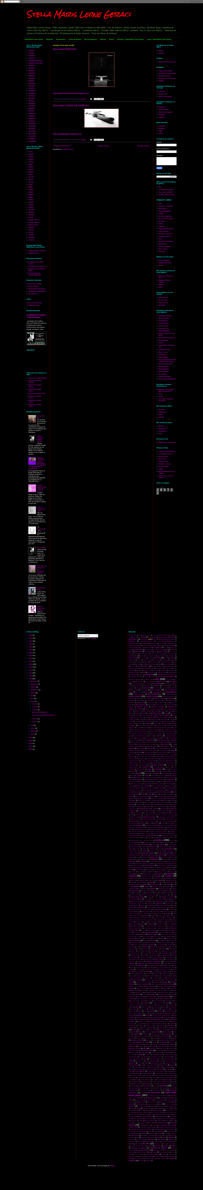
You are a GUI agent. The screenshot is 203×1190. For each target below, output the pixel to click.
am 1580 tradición (143, 666)
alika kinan (137, 664)
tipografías (148, 1110)
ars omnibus (162, 374)
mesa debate (150, 967)
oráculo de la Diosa (170, 1011)
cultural (147, 773)
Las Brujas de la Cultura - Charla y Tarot (155, 926)
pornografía (167, 1034)
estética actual (170, 851)
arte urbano (156, 688)
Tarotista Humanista (143, 1106)
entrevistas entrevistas (134, 837)
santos (169, 1071)
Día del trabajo (169, 787)
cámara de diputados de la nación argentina (160, 717)
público (147, 1046)
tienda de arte (166, 1108)
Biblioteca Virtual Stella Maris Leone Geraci (166, 390)
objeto (137, 1007)
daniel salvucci (172, 775)
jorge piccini (160, 913)
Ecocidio (172, 802)
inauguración (159, 903)
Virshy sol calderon (164, 1152)
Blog (175, 711)
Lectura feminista (152, 930)
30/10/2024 (32, 126)
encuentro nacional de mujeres (166, 821)
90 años (173, 649)
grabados (174, 888)
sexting (167, 1079)
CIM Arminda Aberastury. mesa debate (146, 744)
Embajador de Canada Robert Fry (168, 817)
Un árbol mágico (163, 1125)
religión (131, 1061)
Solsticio (158, 1088)
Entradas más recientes (61, 146)
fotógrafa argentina (147, 876)
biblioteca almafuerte (157, 707)
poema (140, 1032)
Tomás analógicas (164, 246)
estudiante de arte (133, 853)
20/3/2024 (31, 55)
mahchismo (145, 948)
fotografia (157, 876)
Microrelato (137, 971)
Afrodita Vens (162, 94)
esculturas (144, 846)
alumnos (133, 666)
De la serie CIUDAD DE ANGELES (71, 105)
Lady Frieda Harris (172, 921)
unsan (155, 1131)
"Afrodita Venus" (163, 109)
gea (130, 886)
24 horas (171, 645)
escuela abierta (166, 842)
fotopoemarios (151, 880)
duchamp (139, 802)
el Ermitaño (164, 808)
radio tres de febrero (171, 1050)
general (136, 886)
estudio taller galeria (147, 853)
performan (161, 1025)
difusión (156, 794)
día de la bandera (148, 783)
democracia (138, 779)
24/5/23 (30, 154)
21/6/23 (30, 169)
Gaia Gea (161, 91)
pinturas (134, 1030)
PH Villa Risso (33, 294)
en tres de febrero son (171, 819)
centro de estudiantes (157, 733)
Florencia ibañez (139, 869)
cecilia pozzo (160, 725)
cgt (156, 735)
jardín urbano (143, 913)
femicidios (165, 859)
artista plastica (170, 694)
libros (162, 938)
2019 (31, 655)
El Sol (156, 810)
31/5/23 (30, 162)
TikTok (160, 133)
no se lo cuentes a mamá (137, 1000)
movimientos (155, 978)
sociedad (163, 1086)
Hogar (175, 895)
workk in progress (150, 1158)
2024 (31, 641)
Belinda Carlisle (171, 704)
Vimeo (160, 414)
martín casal (132, 961)
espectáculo (152, 849)
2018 (31, 658)
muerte (163, 978)
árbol (143, 672)
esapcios (160, 837)
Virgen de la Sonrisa (141, 1152)
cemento (139, 727)
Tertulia (132, 1108)
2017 (31, 661)
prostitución (162, 1042)
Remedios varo (140, 1061)
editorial (155, 804)
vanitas (159, 1133)
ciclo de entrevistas (147, 740)
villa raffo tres (158, 1143)
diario (153, 792)
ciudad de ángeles (134, 746)
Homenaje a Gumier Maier (167, 73)
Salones (103, 39)
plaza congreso (163, 1029)
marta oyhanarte (170, 959)
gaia (174, 884)
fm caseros (174, 869)
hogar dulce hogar (137, 897)
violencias (131, 1152)
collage (172, 750)
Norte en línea (163, 456)
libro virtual (155, 938)
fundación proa (154, 884)
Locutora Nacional (152, 942)
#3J (139, 637)
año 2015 (163, 670)
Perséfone (161, 114)
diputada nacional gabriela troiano (166, 796)
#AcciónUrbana (152, 637)
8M (167, 649)
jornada (168, 913)
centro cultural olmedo (156, 731)
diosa (173, 794)
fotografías (166, 878)
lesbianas (169, 932)
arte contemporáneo (150, 681)
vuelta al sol (157, 1156)
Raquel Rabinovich (156, 1052)
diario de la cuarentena (164, 792)
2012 (31, 676)
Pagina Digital (163, 357)
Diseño (151, 800)
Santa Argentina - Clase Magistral (156, 1071)
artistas (138, 698)
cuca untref (174, 769)
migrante (154, 971)
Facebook (161, 128)
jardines (152, 913)
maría (144, 955)
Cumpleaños (155, 773)
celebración (132, 727)
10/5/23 (30, 159)
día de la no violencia (142, 786)
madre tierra (132, 948)
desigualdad (148, 781)
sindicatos (174, 1083)
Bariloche (150, 704)
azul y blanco (160, 702)
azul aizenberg (151, 702)
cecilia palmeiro (149, 725)
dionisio (168, 794)
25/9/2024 (31, 118)
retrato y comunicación (171, 1061)
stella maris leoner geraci (148, 1098)
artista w (131, 698)
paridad (139, 1019)
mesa (132, 967)
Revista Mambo (163, 366)
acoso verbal (142, 658)
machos (160, 946)
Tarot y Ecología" (170, 1104)
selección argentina (169, 1075)
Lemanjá (161, 117)
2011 (30, 679)
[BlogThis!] (97, 99)
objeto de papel (145, 1007)
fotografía (169, 876)
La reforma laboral (154, 921)
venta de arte (173, 1133)
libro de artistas (146, 936)
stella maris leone (153, 1093)
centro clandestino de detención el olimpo (160, 727)
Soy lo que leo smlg (34, 303)
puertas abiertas (162, 1046)
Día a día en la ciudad (165, 218)
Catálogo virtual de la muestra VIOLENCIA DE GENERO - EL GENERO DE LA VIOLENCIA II (37, 463)
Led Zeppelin (162, 930)
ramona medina (135, 1052)
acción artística (145, 653)
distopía (166, 800)
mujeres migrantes (141, 988)
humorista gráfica (135, 901)
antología (139, 670)
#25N (134, 637)
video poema (151, 1139)
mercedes (168, 965)
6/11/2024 (31, 128)
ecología (131, 804)
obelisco (131, 1007)
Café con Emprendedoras (148, 715)
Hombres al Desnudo (165, 234)
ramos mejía (145, 1052)
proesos (149, 1040)
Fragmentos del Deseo (166, 229)
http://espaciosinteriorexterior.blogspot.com (71, 93)
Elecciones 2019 (137, 812)
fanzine (173, 857)
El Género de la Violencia (36, 266)
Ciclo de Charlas (135, 740)
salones (175, 1067)
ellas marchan (152, 815)
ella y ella (138, 815)
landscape (150, 924)
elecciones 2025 (159, 812)
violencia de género (158, 1148)
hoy (140, 899)
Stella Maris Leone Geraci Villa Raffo (158, 1095)
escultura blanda (172, 844)
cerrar (151, 735)
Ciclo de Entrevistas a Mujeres (167, 740)
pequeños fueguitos (151, 1025)
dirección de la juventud (157, 798)
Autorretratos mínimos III (166, 337)
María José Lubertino (157, 957)
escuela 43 (157, 842)
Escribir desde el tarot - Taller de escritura (41, 487)
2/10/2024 (31, 121)
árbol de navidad (162, 672)
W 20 (164, 1156)
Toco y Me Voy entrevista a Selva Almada (161, 1114)
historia (175, 892)
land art (141, 924)
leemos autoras (138, 932)
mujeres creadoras (156, 984)
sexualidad (174, 1079)
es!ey (154, 837)
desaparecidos (169, 779)
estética (162, 851)
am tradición (155, 666)
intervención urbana (160, 909)
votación (164, 1154)
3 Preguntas (157, 647)
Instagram (161, 126)
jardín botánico (146, 911)
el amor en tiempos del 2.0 (159, 806)
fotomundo (133, 880)
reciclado (139, 1054)
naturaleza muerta (163, 994)
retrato (160, 1061)
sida (174, 1081)
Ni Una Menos (164, 996)
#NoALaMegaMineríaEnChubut (167, 639)
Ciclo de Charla (173, 738)
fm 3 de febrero (159, 869)
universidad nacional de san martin (168, 1127)
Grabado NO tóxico (164, 888)
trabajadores (134, 1120)
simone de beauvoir (164, 1083)
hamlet (136, 892)
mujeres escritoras (149, 986)
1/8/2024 (31, 101)
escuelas (154, 844)
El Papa (161, 81)
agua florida (157, 660)
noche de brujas (158, 1000)
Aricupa (153, 676)
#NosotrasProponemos (147, 641)
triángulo (142, 1125)
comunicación (173, 752)
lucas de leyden (161, 944)
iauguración (145, 901)
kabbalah (153, 915)
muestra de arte (136, 980)
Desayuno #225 (133, 781)
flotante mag (149, 869)
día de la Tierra (171, 785)
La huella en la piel (164, 236)
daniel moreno (161, 775)
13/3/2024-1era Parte (35, 63)
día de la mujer (169, 783)
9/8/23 (30, 187)
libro (144, 934)
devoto (162, 781)
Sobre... (161, 287)
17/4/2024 (31, 58)
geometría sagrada (157, 886)
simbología (147, 1083)
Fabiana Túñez (165, 857)
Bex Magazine (163, 340)
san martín (168, 1069)
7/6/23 (30, 164)
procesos (174, 1038)
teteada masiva (147, 1108)
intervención (134, 909)
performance (170, 1025)
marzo (33, 728)
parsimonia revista (142, 1021)
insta (173, 905)
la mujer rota (138, 921)
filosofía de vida (163, 867)
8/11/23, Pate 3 (33, 225)
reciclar (154, 1054)
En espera (161, 221)
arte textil (147, 688)
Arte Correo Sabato (34, 284)
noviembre (34, 684)
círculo (173, 744)
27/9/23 (30, 205)
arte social (139, 688)
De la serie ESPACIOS (64, 49)
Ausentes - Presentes (165, 206)
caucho (141, 725)
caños (146, 719)
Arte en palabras (163, 260)
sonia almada (171, 1088)
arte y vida (144, 690)
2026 (31, 635)
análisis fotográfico (133, 668)
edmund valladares (165, 804)
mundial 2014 (173, 988)
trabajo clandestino (150, 1120)
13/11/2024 (32, 131)
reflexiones (138, 1059)
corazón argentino (133, 767)
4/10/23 (30, 207)
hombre (150, 897)
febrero (33, 731)
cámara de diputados (163, 715)
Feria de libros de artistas (36, 289)
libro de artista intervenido (168, 934)
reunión (140, 1063)
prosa (154, 1042)
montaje (173, 975)
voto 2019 (142, 1156)
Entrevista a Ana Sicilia (152, 825)
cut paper (139, 775)
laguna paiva (134, 924)
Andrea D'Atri (144, 668)
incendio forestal (170, 903)
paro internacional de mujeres (156, 1019)
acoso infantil (171, 656)
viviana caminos (138, 1154)
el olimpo (150, 810)
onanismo (174, 1009)
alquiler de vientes (151, 664)
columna (138, 752)
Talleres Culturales (140, 1104)
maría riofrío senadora (134, 959)
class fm (149, 748)
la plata (145, 921)
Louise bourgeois (149, 944)
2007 (31, 746)
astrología (131, 700)
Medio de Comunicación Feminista (149, 963)
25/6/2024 (31, 86)
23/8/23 (30, 192)
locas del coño (173, 940)
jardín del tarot (156, 911)
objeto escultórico (155, 1007)
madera (167, 946)
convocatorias (141, 765)
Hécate (142, 892)
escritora (158, 840)
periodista (131, 1027)
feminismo (132, 861)
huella (167, 899)
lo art (165, 940)
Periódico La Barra (164, 464)
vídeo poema (161, 1139)
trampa (130, 1122)
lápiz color (169, 924)
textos (159, 1108)
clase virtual (140, 748)
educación (148, 806)
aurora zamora (157, 700)
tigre (173, 1108)
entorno (163, 823)
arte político (165, 685)
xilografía (171, 1158)
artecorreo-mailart (164, 376)
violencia (174, 1146)
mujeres (164, 982)
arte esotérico (146, 683)
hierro (156, 892)
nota (166, 1003)
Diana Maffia (137, 792)
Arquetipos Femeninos (135, 679)
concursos (131, 756)
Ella (159, 187)
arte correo (162, 681)
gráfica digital (135, 891)
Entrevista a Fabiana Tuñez (141, 829)
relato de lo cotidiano (169, 1059)
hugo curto (174, 899)
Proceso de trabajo (164, 1038)
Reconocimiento (133, 1056)
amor (161, 666)
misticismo (156, 973)
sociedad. (150, 1088)
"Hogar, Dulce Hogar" (165, 71)
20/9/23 (30, 202)
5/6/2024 (31, 81)
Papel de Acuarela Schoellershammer (161, 1015)
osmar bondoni (148, 1013)
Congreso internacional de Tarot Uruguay (139, 763)
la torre (163, 921)
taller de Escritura (152, 1102)
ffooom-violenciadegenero (167, 379)
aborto (130, 651)
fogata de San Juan (162, 871)
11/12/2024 (32, 141)
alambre (146, 662)
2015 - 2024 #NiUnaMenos (150, 645)
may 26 (35, 707)
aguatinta (172, 660)
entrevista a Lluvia (172, 829)
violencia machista (143, 1150)
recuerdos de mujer (155, 1056)
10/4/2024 (31, 65)
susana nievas (149, 1100)
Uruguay (131, 1133)
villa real (149, 1146)
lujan (137, 946)
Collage (160, 213)
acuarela (172, 658)
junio (32, 698)
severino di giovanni (145, 1079)
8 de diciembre (138, 649)
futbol (163, 884)
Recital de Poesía (169, 1054)
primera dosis (147, 1038)
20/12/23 (31, 237)
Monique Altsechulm (163, 975)
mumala (160, 988)
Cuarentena (158, 769)
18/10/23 (31, 212)
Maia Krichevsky (154, 948)
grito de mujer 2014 (158, 890)
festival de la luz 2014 (136, 865)
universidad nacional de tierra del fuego (141, 1129)
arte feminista (156, 683)
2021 (31, 650)
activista (158, 658)
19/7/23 (30, 179)
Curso (132, 775)
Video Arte (171, 1137)
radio (144, 1048)
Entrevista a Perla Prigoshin (160, 833)
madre (173, 946)
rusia (160, 1067)
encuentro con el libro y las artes (147, 821)
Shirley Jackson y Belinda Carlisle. (40, 438)
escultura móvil (135, 846)
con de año (134, 754)
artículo (146, 692)
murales (152, 992)
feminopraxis (161, 861)
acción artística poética (157, 653)
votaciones (171, 1154)
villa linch (137, 1143)
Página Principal (103, 146)
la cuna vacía (158, 917)
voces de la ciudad (152, 1154)
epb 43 (149, 837)
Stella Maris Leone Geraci (78, 14)
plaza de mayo (173, 1029)
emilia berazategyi (147, 819)
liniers (145, 940)
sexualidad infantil (135, 1081)
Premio (153, 1036)
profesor (155, 1040)
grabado (152, 888)
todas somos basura (161, 1116)
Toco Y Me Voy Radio (157, 1112)
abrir (155, 651)
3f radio (166, 647)
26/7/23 (30, 182)
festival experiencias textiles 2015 (166, 865)
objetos (164, 1007)
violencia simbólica (170, 1150)
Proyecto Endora (156, 1044)
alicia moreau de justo (166, 662)
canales (141, 719)
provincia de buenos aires (135, 1044)
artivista (170, 698)
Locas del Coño (163, 323)
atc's (137, 700)
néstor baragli (141, 996)
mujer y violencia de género (143, 982)
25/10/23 (31, 215)
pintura (174, 1027)
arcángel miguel (173, 672)
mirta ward (133, 973)
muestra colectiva (172, 978)
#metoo (172, 637)
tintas (141, 1110)
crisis (169, 767)
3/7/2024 (31, 88)
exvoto (138, 857)
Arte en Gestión (33, 286)
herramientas (149, 892)
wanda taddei (171, 1156)
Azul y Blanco (162, 208)
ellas (144, 815)
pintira (168, 1027)
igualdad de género (160, 901)
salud (132, 1069)
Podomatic (161, 428)
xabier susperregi (161, 1158)
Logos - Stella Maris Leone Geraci (159, 39)
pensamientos (132, 1025)
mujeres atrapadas (143, 984)
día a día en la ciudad (136, 783)
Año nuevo (171, 670)
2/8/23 (30, 184)
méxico (131, 969)
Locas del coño (163, 326)
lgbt (139, 934)
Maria (160, 239)
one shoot (133, 1011)
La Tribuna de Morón (165, 454)
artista (161, 692)
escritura (138, 842)
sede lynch (148, 1075)
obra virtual (133, 1009)
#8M (144, 637)
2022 (31, 647)
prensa (173, 1036)
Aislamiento (139, 662)
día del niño (160, 787)
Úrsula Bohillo (171, 1131)
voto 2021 (149, 1156)
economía (139, 804)
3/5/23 (30, 152)
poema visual (148, 1032)
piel (156, 1027)
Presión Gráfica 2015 (165, 364)
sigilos (130, 1083)
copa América (170, 765)
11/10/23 (31, 210)
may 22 (35, 710)
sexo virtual (160, 1079)
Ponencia (146, 1034)
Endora (160, 224)
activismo (150, 658)
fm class (133, 871)
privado (155, 1038)
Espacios (161, 226)
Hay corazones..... (164, 231)
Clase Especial (165, 746)
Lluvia (160, 940)
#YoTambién (145, 643)
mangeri (160, 951)
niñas (163, 998)
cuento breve (140, 771)
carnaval (131, 721)
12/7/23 (30, 177)
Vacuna (137, 1133)
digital (161, 794)
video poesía (132, 1141)
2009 (31, 740)
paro (144, 1019)
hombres (156, 897)
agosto (33, 693)
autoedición (131, 702)
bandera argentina (139, 704)
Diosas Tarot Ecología (141, 796)
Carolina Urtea (158, 721)
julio (32, 695)
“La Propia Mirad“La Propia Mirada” (162, 635)
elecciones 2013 (164, 810)
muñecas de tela (138, 992)
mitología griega (166, 973)
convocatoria (132, 765)
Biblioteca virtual (33, 305)
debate (130, 779)
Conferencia (158, 756)
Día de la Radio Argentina (158, 785)
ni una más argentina (152, 996)
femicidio (154, 859)
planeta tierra (142, 1029)
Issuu (160, 394)
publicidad (140, 1046)
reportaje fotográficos (151, 1061)
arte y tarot (134, 690)
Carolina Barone (148, 721)
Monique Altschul (151, 975)
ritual (142, 1065)
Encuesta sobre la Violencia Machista (34, 274)
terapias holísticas (172, 1106)
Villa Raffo (161, 305)
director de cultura (142, 800)
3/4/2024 (31, 53)
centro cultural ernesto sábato (169, 729)
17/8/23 (30, 189)
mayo (33, 701)
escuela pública (144, 844)
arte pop (172, 685)
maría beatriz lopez (153, 955)
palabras (162, 1013)
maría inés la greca (144, 957)
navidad (173, 994)
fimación (171, 867)
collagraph (131, 752)
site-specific (147, 1086)
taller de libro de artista (165, 1102)
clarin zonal (153, 746)
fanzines (131, 859)
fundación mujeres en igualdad (138, 884)
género (147, 886)
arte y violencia (155, 690)
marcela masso (155, 953)
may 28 (35, 704)
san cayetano (139, 1069)
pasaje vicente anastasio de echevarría (160, 1021)
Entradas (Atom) (67, 149)
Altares (175, 664)
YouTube (161, 53)
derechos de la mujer (157, 779)
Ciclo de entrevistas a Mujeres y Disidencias (142, 742)
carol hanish (138, 721)
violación (166, 1146)
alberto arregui (154, 662)
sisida (139, 1086)
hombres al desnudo (167, 897)
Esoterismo (152, 846)
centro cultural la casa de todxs (139, 731)
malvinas (133, 951)
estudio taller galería (164, 853)
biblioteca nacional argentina (152, 709)
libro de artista (152, 934)
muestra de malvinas (169, 980)
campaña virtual (133, 719)
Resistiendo (162, 244)
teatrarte (153, 1106)
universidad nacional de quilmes (148, 1127)
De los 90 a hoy (170, 777)
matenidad (140, 961)
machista (153, 946)
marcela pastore (165, 953)
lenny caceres (161, 932)
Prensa (111, 39)
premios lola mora (162, 1036)
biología (170, 711)
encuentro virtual (133, 823)
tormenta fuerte (149, 1118)
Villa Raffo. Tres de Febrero (138, 1146)
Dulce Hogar (147, 802)
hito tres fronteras (162, 895)
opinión (151, 1011)
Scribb (160, 396)
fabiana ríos (145, 857)
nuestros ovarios (160, 1005)
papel (147, 1015)
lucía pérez (170, 944)
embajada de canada (134, 817)
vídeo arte (131, 1139)
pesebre (138, 1027)
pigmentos (161, 1027)
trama (173, 1120)
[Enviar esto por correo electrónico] (95, 99)
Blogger (112, 1165)
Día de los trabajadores (135, 787)
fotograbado (159, 874)
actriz (165, 658)
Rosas (130, 1067)
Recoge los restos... (165, 76)
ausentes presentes (169, 700)
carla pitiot (172, 719)
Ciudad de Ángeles (164, 211)
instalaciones (140, 907)
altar (159, 664)
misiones (141, 973)
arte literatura (137, 685)
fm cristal (140, 871)
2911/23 (31, 230)
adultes (139, 660)
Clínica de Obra (133, 750)
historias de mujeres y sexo (148, 895)
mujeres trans (151, 988)
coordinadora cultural (155, 765)
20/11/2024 (32, 134)
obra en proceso (172, 1007)
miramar (174, 971)
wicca (130, 1158)
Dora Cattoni (132, 802)
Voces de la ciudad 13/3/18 (37, 378)
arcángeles (133, 674)
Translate (93, 638)
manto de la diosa (169, 951)
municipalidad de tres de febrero (155, 990)
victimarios (159, 1135)
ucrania (155, 1125)
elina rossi (174, 812)
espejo (160, 849)
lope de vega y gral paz (165, 942)
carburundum (163, 719)
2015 (31, 667)
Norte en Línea (163, 461)
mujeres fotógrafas (163, 986)
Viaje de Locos (163, 302)
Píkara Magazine (164, 331)
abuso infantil (163, 651)
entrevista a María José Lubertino (158, 831)
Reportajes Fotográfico (166, 241)
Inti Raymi (171, 909)
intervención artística (145, 909)
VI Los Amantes (151, 1135)
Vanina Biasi (152, 1133)
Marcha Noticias (163, 318)
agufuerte (131, 662)
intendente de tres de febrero (163, 907)
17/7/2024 (31, 93)
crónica (149, 769)
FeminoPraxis (163, 321)
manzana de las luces (134, 953)
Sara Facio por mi (160, 1073)
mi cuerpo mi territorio (150, 969)
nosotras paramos (158, 1002)
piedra (151, 1027)
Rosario (172, 1065)
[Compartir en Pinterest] (103, 99)
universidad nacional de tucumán (137, 1131)
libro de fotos (157, 936)
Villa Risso (161, 251)
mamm (146, 951)
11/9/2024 (31, 113)
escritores (131, 842)
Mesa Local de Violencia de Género (165, 967)
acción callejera (170, 653)
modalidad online (140, 975)
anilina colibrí (168, 668)
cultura (137, 773)
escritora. (172, 840)
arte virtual (169, 679)
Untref (162, 1131)
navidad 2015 (132, 996)
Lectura (143, 930)
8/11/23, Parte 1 (33, 220)
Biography (163, 711)
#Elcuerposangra (163, 637)
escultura (161, 844)
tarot (160, 1104)
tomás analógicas (138, 1118)
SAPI (143, 1073)
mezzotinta (139, 969)
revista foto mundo (170, 1063)
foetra (152, 871)
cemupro (145, 727)
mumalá (166, 988)
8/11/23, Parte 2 (33, 222)
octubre (33, 687)
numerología (171, 1005)
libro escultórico (167, 936)
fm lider (147, 871)
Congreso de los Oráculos (168, 758)
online (139, 1011)
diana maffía (146, 792)
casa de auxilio (168, 721)
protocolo (172, 1042)
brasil (143, 713)
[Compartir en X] (99, 99)
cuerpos (157, 771)
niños (168, 998)
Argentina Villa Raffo (136, 676)
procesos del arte (137, 1040)
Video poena (171, 1139)
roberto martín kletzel (150, 1065)
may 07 (35, 721)
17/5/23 (30, 157)
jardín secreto (167, 911)
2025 (31, 638)
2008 (31, 743)
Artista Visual (151, 696)
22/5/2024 (31, 73)
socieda (155, 1086)
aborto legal (138, 651)
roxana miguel (153, 1067)
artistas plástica (159, 698)
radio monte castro (133, 1050)
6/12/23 (30, 232)
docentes (172, 800)
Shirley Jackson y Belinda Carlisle (161, 1081)
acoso (141, 656)
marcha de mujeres (136, 955)
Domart (160, 342)
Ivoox (160, 433)
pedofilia (172, 1023)
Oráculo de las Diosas (135, 1013)
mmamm (174, 973)
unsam (150, 1131)
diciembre (34, 681)
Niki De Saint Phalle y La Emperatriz (146, 998)
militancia (161, 971)
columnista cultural (149, 752)
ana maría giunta (170, 666)
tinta (136, 1110)
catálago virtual (165, 723)
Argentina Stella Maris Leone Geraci (167, 674)
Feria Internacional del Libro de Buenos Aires (165, 863)
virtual (173, 1152)
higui (161, 892)
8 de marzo (148, 649)
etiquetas (145, 855)
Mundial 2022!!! (134, 990)
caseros (147, 723)
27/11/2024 (32, 136)
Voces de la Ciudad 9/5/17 (37, 393)
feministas (152, 861)
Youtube (161, 417)
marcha (174, 953)
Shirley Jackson (146, 1081)
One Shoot (162, 354)
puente (153, 1046)
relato (145, 1059)
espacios (138, 849)
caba (166, 713)
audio (143, 700)
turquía (148, 1125)
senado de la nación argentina (167, 1077)
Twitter (160, 131)
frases (132, 882)
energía (150, 823)
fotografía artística (133, 878)
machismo (144, 947)
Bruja (148, 713)
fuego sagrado (159, 882)
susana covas (139, 1100)
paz (166, 1023)
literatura (152, 940)
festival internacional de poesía (136, 867)
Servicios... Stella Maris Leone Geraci (130, 39)
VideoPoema (148, 1141)
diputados (131, 798)
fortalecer (172, 871)
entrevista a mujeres (145, 833)
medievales (167, 961)
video (158, 1137)
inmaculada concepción (164, 905)
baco (167, 702)
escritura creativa (148, 842)
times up (131, 1110)
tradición (167, 1120)
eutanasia (152, 855)
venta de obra (134, 1135)
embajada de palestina (149, 817)
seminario (154, 1077)
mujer (130, 982)
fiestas (148, 867)
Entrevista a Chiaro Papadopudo (155, 827)
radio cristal (172, 1048)
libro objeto (139, 938)
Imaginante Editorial (165, 316)
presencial (131, 1038)
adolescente (132, 660)
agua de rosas (147, 660)
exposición (160, 855)
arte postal (131, 688)
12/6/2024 (31, 78)
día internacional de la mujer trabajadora (154, 790)
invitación (131, 911)
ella (132, 815)
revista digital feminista (157, 1063)
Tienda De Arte (33, 253)
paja (156, 1013)
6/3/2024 (31, 50)
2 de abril (161, 643)
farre (137, 859)
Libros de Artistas (75, 39)
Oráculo (160, 1011)
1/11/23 (30, 217)
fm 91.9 (167, 869)
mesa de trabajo (140, 967)
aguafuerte (165, 660)
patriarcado (159, 1023)
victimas (167, 1135)
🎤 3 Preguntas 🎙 (41, 528)
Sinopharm (133, 1086)
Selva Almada (146, 1077)
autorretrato (140, 702)
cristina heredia (141, 769)
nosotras (146, 1003)
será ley (131, 1079)
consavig (155, 763)
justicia (146, 915)
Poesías (161, 284)
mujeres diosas (168, 984)
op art (145, 1011)
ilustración (149, 903)
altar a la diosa (167, 664)
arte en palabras (136, 683)
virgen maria (153, 1152)
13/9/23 (30, 199)
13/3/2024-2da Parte (35, 60)
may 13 (35, 719)
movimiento (147, 978)
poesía (156, 1032)
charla (161, 736)
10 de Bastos (153, 643)
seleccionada (132, 1077)
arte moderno (147, 685)
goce (140, 888)
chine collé (157, 738)
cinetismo (166, 744)
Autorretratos (60, 39)
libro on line (147, 938)
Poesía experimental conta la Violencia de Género (167, 360)
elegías (167, 812)
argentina (148, 674)
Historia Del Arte (135, 895)
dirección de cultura (142, 798)
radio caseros (163, 1048)
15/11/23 (31, 227)
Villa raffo (145, 1144)
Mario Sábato (159, 959)
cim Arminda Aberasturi (162, 742)
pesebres (144, 1027)
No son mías (162, 300)
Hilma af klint (167, 892)
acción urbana (133, 656)
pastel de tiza (149, 1023)
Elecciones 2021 (148, 812)
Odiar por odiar (142, 1009)
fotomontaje (174, 878)
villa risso (158, 1146)
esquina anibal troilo (134, 851)
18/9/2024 (31, 116)
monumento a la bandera (135, 978)
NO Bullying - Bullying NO (36, 291)
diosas (131, 796)
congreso (142, 758)
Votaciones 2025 (133, 1156)
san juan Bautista (149, 1069)
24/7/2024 (31, 96)
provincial (147, 1044)
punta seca (172, 1046)
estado (145, 851)
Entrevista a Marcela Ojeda (138, 831)
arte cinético (139, 681)
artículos (155, 692)
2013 (31, 673)
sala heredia (167, 1067)
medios (166, 963)
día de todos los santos (149, 787)
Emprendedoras (159, 819)
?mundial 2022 (132, 635)
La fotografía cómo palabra (163, 919)
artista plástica (171, 692)
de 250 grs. (138, 777)
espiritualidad (168, 849)
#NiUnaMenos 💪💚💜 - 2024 (149, 639)
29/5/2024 (31, 75)
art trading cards (147, 679)
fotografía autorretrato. (146, 878)
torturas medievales (166, 1118)
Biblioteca (131, 706)
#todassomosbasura (134, 643)
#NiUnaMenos (133, 639)
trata (150, 1122)
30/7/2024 (31, 98)
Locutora (143, 942)
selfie (139, 1077)
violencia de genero (138, 1148)
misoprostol (149, 973)
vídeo (164, 1137)
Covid (155, 767)
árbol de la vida (152, 672)
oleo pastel (156, 1009)
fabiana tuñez (154, 857)
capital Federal (154, 719)
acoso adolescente (150, 656)
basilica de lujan (159, 704)
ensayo (156, 823)
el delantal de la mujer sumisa (148, 808)
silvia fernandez (138, 1083)
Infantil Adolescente (134, 905)
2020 (31, 652)
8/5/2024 (31, 70)
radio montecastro (147, 1050)
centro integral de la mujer (140, 735)
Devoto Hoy (162, 459)
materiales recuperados (153, 961)
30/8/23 (30, 194)
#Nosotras (132, 641)
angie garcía (159, 668)
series (136, 1079)
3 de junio (142, 647)
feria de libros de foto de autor (143, 863)
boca (132, 713)
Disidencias (158, 800)
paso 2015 (140, 1023)
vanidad (144, 1133)
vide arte (152, 1137)
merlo (175, 965)
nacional (145, 994)
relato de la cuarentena (156, 1059)
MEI (163, 965)
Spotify (160, 50)
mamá (139, 951)
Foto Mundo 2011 (164, 349)
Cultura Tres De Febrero (166, 451)
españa (145, 849)
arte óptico (156, 686)
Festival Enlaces (149, 865)
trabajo (141, 1120)
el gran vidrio (142, 810)
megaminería (156, 965)
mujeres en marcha (134, 986)
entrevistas (154, 835)
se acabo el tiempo (172, 1073)
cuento (133, 771)
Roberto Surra (163, 1065)
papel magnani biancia (155, 1017)
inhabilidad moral (151, 905)
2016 (31, 664)
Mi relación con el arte (164, 969)
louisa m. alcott (137, 944)
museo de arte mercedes (162, 992)
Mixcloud (161, 426)
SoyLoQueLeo (156, 1090)
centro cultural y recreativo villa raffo (138, 733)
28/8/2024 (31, 108)
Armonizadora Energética (166, 676)
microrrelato (146, 971)
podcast (133, 1032)
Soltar (163, 1088)
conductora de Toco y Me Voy (144, 756)
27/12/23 (31, 240)
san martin (159, 1069)
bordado (138, 713)
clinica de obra (171, 748)
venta (166, 1133)
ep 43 (144, 837)
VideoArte (140, 1141)
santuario (137, 1073)
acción (136, 653)
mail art (163, 949)
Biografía (49, 39)
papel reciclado (167, 1017)
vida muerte (144, 1137)
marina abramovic (147, 959)
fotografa (169, 874)
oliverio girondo (165, 1009)
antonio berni (147, 670)
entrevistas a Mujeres (168, 835)
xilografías (132, 1160)
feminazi (172, 859)
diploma (152, 796)
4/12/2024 (31, 138)
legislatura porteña (149, 932)
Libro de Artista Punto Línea (41, 509)
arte (157, 679)
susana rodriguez (160, 1100)
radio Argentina (153, 1048)
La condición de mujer (165, 189)
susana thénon (171, 1100)
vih (176, 1141)
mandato (152, 951)
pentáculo (141, 1025)
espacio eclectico (163, 846)
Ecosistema (148, 804)
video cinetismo (140, 1139)
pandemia (139, 1015)
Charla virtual (139, 738)
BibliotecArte (138, 711)
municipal (143, 990)
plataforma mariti (152, 1029)
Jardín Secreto (163, 297)
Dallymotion (162, 412)
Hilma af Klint (41, 547)
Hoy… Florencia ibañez (157, 899)
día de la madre (159, 783)
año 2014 (155, 670)
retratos (133, 1063)
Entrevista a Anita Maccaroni (136, 827)
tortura (157, 1118)
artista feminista (154, 694)
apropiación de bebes (134, 672)
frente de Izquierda (142, 882)
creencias (162, 767)
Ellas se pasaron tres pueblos (41, 608)
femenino (146, 859)
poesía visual (167, 1032)
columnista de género (161, 752)
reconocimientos (143, 1056)
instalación (131, 907)
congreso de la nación (152, 758)
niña (159, 998)
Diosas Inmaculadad (165, 112)
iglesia (151, 901)
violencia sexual (158, 1150)
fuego (151, 882)
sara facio (150, 1073)
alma (144, 664)
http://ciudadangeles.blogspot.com (67, 134)
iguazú (169, 901)
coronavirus (145, 767)
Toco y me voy (157, 1110)
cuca (167, 769)
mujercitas (156, 982)
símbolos (154, 1083)
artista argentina (139, 694)
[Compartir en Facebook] (101, 99)
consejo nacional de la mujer (167, 763)
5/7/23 (30, 174)
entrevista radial (143, 835)
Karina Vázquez (162, 915)
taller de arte (141, 1102)
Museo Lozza (162, 352)
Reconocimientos (90, 39)
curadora (174, 773)
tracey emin (160, 1120)
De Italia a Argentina (165, 216)
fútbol (168, 884)
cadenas (136, 715)
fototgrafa (160, 880)
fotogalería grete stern (148, 874)
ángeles (152, 668)
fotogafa (131, 874)
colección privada (163, 750)
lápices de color (160, 924)
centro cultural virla (170, 731)
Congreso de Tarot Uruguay (148, 760)
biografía (156, 711)
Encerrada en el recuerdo (167, 78)
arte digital (173, 681)
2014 (31, 670)
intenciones (150, 907)
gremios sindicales (146, 890)
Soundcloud (162, 431)
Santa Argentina (140, 1071)
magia (138, 948)
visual (130, 1154)
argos (146, 676)
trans (136, 1122)
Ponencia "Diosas (156, 1034)
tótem (175, 1118)
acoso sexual (133, 658)
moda (132, 975)
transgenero (143, 1122)
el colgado (171, 806)
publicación (132, 1046)
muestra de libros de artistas (153, 980)
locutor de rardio (134, 942)
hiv (170, 895)
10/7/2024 (31, 91)
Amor (160, 203)
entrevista (138, 825)
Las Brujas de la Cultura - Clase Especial (155, 928)
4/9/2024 (31, 111)
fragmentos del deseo (171, 880)
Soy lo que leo (133, 1090)
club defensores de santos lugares (148, 750)
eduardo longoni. (139, 806)
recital (160, 1054)
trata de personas (160, 1123)
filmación (154, 867)
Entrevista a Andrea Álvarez (167, 825)
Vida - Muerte (162, 249)
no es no (174, 998)
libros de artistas (134, 940)
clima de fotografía (160, 748)
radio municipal (160, 1050)
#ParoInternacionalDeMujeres (165, 641)
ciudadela (144, 746)
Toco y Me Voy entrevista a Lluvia (139, 1114)
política (136, 1034)
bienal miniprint (147, 711)
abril (32, 725)
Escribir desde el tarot (171, 837)
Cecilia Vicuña (170, 725)
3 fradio (149, 647)
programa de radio (141, 1042)
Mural (146, 992)
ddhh (132, 777)
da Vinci (153, 775)
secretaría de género (137, 1075)
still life (162, 1097)
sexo (154, 1079)
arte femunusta (168, 683)
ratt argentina (166, 1052)
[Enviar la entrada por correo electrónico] (91, 99)
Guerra (167, 890)
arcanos (141, 674)
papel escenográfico (142, 1017)
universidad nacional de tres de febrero (164, 1129)
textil (154, 1108)
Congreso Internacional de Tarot (166, 760)
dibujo (143, 794)
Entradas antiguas (143, 146)
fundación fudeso (170, 882)
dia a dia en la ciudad (171, 781)
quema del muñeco (134, 1048)
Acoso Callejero (162, 656)
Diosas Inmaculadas (165, 96)
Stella (142, 1092)
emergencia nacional (136, 819)
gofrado (145, 888)
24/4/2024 (31, 68)
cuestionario (165, 771)
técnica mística (161, 1106)
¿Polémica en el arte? (144, 635)
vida (137, 1137)
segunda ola (157, 1075)
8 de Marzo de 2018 (158, 649)
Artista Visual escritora (169, 696)
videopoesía (157, 1141)
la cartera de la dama (145, 917)
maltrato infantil (173, 948)
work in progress (138, 1158)
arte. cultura (138, 692)
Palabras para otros (165, 263)
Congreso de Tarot (134, 760)
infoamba (143, 905)
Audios (149, 700)
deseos (141, 781)
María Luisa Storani (170, 957)
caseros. (156, 723)
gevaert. (167, 886)
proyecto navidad (169, 1044)
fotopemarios (141, 880)
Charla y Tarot (149, 738)
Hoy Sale (146, 899)
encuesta (142, 823)
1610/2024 (32, 123)
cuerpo (149, 771)
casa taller (140, 723)
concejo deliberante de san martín (165, 754)
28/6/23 (30, 172)
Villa (132, 1143)
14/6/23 (30, 167)
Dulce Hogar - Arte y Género (160, 802)
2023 (31, 644)
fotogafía (137, 874)
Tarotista (131, 1106)
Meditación (141, 965)
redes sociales (167, 1056)
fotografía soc (157, 878)
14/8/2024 (31, 103)
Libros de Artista (170, 938)
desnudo (155, 781)
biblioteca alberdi (142, 707)
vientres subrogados (167, 1141)
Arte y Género (173, 688)
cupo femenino (165, 773)
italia (137, 911)
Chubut (164, 738)
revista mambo (133, 1065)
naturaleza (152, 994)
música (137, 994)
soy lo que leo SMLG (145, 1090)
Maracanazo (145, 953)
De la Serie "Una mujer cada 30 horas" (154, 777)
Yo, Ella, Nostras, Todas (166, 194)
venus (143, 1135)
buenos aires (156, 713)
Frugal (160, 469)
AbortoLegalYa (148, 651)
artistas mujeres (147, 698)
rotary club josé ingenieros (141, 1067)
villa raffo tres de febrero (170, 1143)
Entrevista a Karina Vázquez (157, 829)
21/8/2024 (31, 106)
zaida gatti (148, 1160)
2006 (31, 749)
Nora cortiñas (168, 1000)
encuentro (133, 821)
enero (33, 734)
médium (149, 965)
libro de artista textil (134, 936)
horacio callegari (133, 899)
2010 (31, 737)
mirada (167, 971)
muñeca (168, 990)
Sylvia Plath (132, 1102)
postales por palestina (143, 1036)
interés (175, 907)
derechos (147, 779)
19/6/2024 (31, 83)
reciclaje (147, 1054)
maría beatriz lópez (165, 955)
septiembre (34, 690)
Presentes (138, 1038)
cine (160, 744)
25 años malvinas (133, 647)
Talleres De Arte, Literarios (37, 250)
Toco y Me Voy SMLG (165, 192)
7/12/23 (30, 235)
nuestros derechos (149, 1005)
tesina (138, 1108)
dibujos (149, 794)
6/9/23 (30, 197)
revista (146, 1063)
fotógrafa (132, 876)
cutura (146, 775)
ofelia (150, 1009)
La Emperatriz (168, 917)
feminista (143, 861)
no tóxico (149, 1000)
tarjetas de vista (152, 1104)
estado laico (153, 851)
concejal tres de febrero (146, 754)
